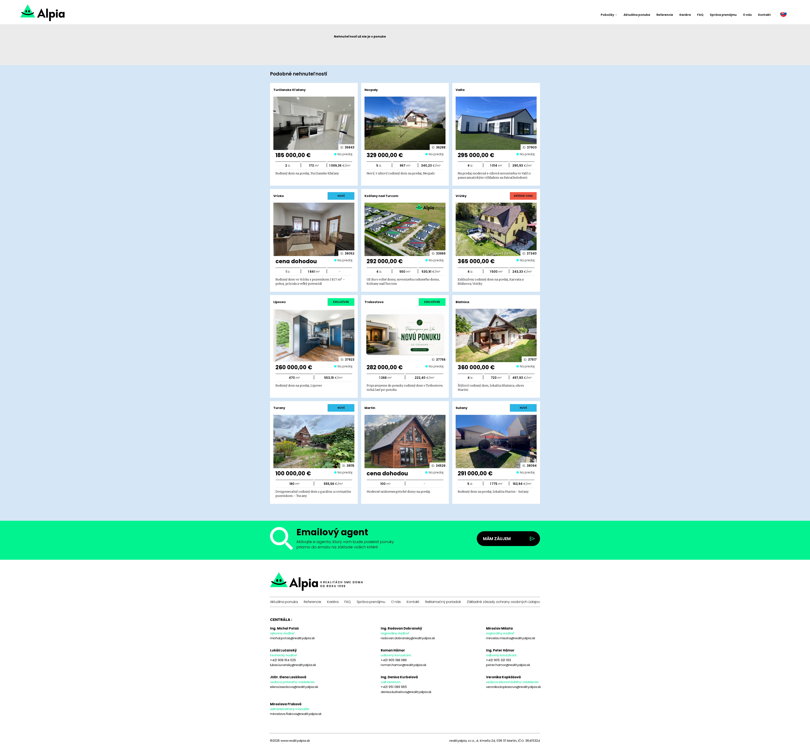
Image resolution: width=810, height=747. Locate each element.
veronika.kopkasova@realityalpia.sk (513, 687)
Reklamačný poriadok (443, 602)
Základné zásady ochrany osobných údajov (503, 602)
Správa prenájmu (723, 15)
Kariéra (685, 15)
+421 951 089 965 (394, 687)
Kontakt (764, 15)
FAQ (700, 15)
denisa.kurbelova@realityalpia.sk (406, 692)
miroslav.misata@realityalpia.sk (510, 638)
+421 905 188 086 (394, 660)
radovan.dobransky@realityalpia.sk (408, 638)
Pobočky (607, 15)
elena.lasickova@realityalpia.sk (294, 687)
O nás (747, 15)
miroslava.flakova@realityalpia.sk (295, 714)
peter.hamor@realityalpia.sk (508, 665)
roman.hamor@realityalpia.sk (403, 665)
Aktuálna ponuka (637, 15)
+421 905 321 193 (498, 660)
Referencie (664, 15)
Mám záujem (497, 539)
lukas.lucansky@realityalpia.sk (293, 665)
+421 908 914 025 (283, 660)
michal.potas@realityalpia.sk (292, 638)
